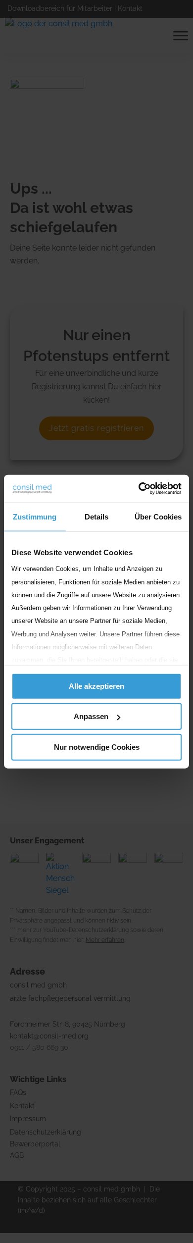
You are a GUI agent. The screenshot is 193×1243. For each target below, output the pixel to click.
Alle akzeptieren (96, 685)
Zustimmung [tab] (34, 516)
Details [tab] (96, 516)
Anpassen (91, 716)
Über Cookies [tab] (158, 516)
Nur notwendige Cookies (97, 746)
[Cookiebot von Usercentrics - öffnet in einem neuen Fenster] (139, 488)
